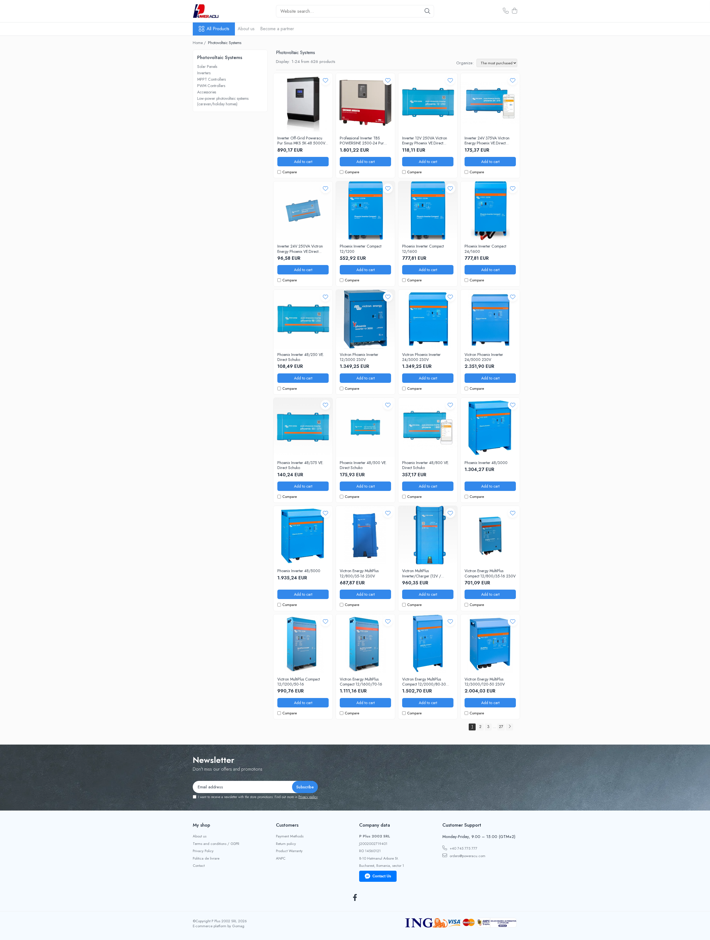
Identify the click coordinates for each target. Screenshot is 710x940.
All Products (218, 29)
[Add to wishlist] (325, 80)
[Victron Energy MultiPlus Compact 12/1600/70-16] (365, 643)
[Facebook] (355, 898)
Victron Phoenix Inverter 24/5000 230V (484, 357)
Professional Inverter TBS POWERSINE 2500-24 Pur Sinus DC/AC (362, 141)
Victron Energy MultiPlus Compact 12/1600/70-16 (361, 682)
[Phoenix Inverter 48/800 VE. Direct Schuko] (427, 427)
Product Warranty (289, 851)
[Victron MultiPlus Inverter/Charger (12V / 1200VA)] (427, 535)
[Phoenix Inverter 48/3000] (490, 427)
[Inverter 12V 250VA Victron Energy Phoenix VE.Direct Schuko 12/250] (427, 102)
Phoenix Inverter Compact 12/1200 (360, 249)
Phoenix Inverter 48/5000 (298, 570)
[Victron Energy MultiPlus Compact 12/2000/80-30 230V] (427, 643)
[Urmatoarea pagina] (509, 727)
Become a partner (277, 29)
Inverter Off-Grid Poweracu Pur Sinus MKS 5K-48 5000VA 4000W (302, 141)
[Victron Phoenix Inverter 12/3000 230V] (365, 319)
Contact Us (381, 876)
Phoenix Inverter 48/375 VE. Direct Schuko (300, 465)
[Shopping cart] (514, 11)
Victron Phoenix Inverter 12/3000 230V (359, 357)
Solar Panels (207, 66)
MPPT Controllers (211, 79)
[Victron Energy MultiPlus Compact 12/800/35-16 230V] (490, 535)
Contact (199, 865)
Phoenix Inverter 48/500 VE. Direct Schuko (363, 465)
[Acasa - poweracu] (220, 11)
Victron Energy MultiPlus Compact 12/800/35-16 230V (490, 573)
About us (246, 29)
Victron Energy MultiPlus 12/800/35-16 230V (359, 573)
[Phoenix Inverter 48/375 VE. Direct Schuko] (303, 427)
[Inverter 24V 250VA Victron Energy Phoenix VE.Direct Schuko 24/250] (303, 210)
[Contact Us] (506, 11)
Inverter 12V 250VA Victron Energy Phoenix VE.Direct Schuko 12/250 (424, 141)
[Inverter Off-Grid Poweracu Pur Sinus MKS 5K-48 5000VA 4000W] (303, 102)
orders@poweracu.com (466, 856)
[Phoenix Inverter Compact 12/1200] (365, 210)
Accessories (206, 92)
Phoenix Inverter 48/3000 (486, 462)
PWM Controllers (211, 85)
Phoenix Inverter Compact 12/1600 (423, 249)
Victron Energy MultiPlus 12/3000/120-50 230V (485, 682)
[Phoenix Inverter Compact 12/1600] (427, 210)
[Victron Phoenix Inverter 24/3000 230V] (427, 319)
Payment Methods (289, 836)
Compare (289, 172)
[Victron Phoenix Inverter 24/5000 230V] (490, 319)
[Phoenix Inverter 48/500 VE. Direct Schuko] (365, 427)
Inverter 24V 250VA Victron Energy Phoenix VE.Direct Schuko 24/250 (300, 249)
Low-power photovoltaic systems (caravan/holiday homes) (222, 101)
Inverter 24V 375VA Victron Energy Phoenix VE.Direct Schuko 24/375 (487, 141)
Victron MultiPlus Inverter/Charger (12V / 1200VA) (421, 573)
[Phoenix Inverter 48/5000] (303, 535)
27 (501, 726)
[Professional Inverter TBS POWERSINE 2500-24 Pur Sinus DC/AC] (365, 102)
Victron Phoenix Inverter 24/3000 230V (421, 357)
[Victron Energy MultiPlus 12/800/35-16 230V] (365, 535)
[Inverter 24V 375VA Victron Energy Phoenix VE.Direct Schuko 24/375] (490, 102)
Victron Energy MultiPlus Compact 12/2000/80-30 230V (424, 682)
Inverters (204, 73)
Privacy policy (308, 796)
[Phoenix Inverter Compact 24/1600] (490, 210)
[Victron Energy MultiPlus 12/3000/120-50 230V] (490, 643)
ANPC (280, 858)
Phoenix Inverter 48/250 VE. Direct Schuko (300, 357)
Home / (200, 42)
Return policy (286, 843)
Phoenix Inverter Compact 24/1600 (485, 249)
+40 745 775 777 (462, 848)
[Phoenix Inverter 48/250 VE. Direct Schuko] (303, 319)
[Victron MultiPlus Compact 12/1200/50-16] (303, 643)
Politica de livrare (206, 858)
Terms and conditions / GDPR (216, 843)
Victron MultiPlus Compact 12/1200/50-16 (298, 682)
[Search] (427, 11)
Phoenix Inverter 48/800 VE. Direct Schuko (425, 465)
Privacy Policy (203, 851)
